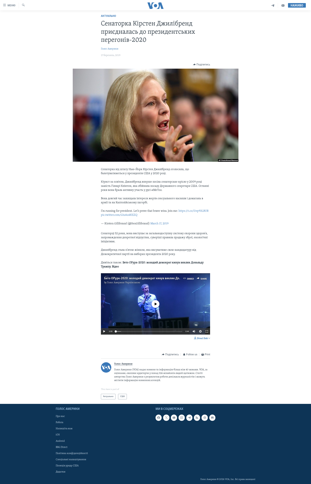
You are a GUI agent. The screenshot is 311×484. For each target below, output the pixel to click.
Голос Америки (109, 49)
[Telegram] (273, 5)
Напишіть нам (64, 429)
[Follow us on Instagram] (182, 418)
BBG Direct (61, 447)
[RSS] (197, 418)
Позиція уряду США (67, 465)
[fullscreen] (207, 331)
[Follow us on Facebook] (159, 418)
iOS (58, 435)
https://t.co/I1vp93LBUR (194, 211)
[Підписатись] (212, 418)
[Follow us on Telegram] (189, 418)
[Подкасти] (205, 418)
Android (60, 441)
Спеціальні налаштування (71, 459)
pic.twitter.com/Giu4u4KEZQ (119, 215)
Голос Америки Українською (123, 282)
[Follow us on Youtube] (174, 418)
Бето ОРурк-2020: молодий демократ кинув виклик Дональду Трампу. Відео (156, 278)
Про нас (60, 416)
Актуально (108, 16)
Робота (59, 422)
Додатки (60, 472)
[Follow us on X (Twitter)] (166, 418)
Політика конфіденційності (72, 453)
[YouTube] (283, 5)
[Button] (201, 64)
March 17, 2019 (159, 223)
